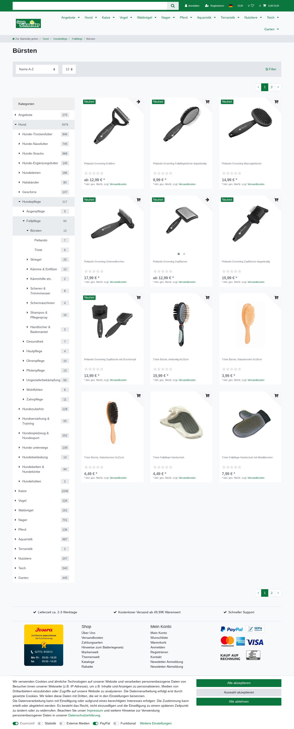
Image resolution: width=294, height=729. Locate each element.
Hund (89, 17)
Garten (269, 29)
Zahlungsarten (92, 642)
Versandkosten (118, 184)
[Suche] (173, 6)
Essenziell (27, 723)
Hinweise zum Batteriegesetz (103, 647)
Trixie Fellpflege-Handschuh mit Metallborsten (247, 457)
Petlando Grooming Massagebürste (241, 163)
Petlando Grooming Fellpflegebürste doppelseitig (179, 163)
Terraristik (228, 17)
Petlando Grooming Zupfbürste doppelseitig (246, 261)
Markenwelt (90, 652)
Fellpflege (76, 38)
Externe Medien (78, 723)
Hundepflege (60, 38)
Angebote (68, 17)
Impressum (95, 710)
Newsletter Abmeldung (166, 666)
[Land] (230, 5)
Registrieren (159, 652)
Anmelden (157, 647)
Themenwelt (90, 657)
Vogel (124, 17)
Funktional (128, 723)
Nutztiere (251, 17)
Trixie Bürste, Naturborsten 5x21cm (104, 457)
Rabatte (87, 666)
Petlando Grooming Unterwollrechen (104, 261)
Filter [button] (272, 69)
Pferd (184, 17)
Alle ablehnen (239, 701)
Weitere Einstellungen (156, 723)
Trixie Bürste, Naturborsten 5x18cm (242, 359)
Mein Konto (158, 633)
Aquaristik (204, 17)
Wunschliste (159, 637)
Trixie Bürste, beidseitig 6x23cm (171, 359)
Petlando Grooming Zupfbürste (170, 261)
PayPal (105, 723)
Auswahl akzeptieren (239, 692)
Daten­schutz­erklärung (84, 715)
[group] (181, 227)
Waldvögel (145, 17)
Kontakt (155, 657)
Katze (106, 17)
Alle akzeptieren (239, 683)
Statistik (50, 723)
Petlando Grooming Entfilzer (99, 163)
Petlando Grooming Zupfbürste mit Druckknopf (110, 359)
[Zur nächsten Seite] (278, 87)
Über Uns (88, 633)
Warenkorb (158, 642)
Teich (271, 17)
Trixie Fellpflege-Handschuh (168, 457)
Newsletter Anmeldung (166, 662)
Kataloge (88, 662)
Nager (166, 17)
